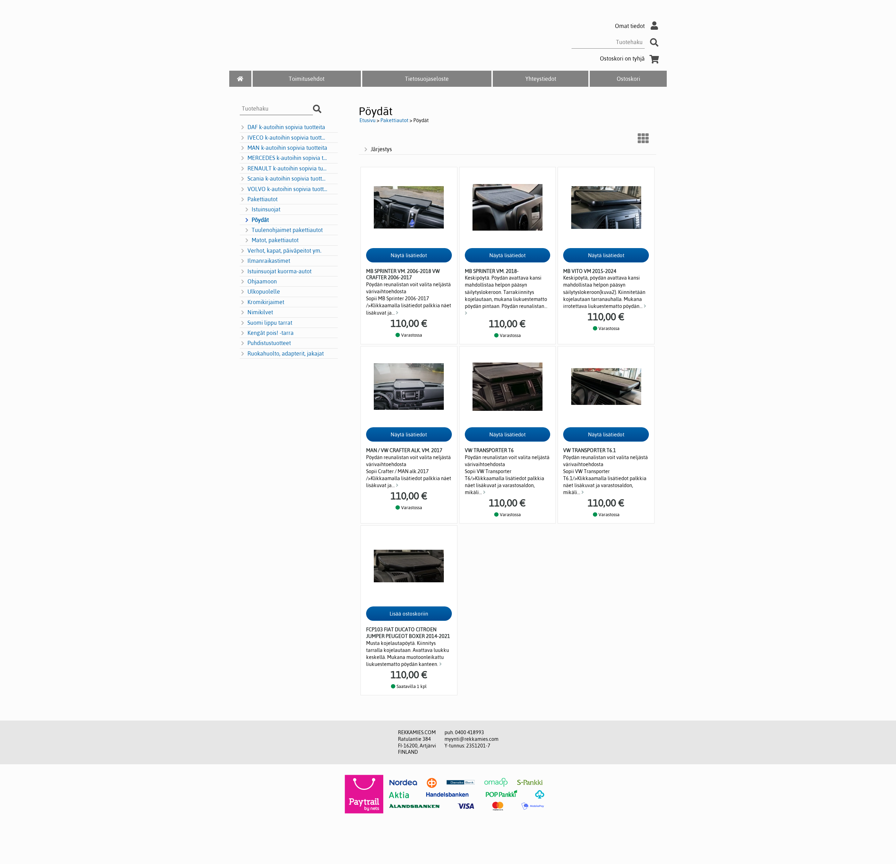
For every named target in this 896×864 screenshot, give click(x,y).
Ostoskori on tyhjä (622, 58)
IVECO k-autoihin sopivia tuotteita (287, 137)
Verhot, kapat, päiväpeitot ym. (284, 250)
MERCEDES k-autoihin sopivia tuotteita (287, 158)
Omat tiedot (630, 26)
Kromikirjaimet (265, 302)
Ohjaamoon (262, 281)
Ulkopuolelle (263, 291)
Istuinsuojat (266, 209)
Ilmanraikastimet (268, 261)
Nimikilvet (260, 312)
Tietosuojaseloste (427, 79)
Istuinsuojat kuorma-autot (279, 271)
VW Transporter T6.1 (589, 450)
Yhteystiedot (540, 79)
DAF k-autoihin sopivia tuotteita (286, 127)
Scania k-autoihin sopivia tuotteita (287, 178)
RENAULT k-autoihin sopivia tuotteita (287, 168)
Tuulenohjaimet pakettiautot (287, 230)
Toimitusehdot (306, 79)
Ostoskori (628, 79)
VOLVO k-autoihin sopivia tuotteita (287, 189)
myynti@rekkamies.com (471, 739)
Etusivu (367, 120)
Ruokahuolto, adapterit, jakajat (285, 353)
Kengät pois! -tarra (270, 333)
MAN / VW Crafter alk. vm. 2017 (404, 450)
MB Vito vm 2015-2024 (589, 271)
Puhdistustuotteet (269, 343)
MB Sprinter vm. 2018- (492, 271)
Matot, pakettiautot (275, 240)
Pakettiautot (262, 199)
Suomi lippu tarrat (269, 322)
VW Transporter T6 (489, 450)
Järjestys (381, 149)
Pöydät (260, 220)
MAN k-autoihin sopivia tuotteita (287, 148)
